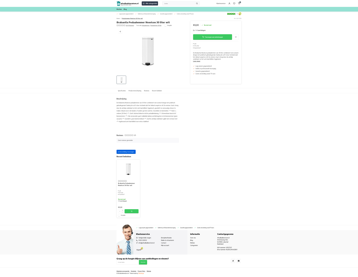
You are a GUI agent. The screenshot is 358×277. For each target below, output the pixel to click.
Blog (125, 9)
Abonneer (143, 262)
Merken (119, 9)
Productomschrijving (135, 91)
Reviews (146, 91)
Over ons (193, 238)
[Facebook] (233, 261)
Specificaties (122, 91)
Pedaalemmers (146, 25)
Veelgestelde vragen (145, 238)
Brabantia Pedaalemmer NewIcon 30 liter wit (126, 184)
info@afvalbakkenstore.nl (146, 243)
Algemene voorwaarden (123, 271)
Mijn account (165, 245)
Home (118, 18)
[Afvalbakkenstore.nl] (128, 3)
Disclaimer (133, 271)
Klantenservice (221, 3)
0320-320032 (143, 240)
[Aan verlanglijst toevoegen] (137, 162)
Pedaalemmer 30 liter (155, 25)
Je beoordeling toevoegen (126, 152)
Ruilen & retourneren (167, 240)
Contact (163, 243)
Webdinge (141, 273)
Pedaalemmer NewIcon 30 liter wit (132, 18)
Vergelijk (169, 25)
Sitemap (149, 271)
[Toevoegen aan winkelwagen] (132, 211)
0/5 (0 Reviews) (130, 25)
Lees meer (196, 61)
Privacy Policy (141, 271)
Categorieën (194, 245)
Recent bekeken (157, 91)
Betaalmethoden (166, 238)
